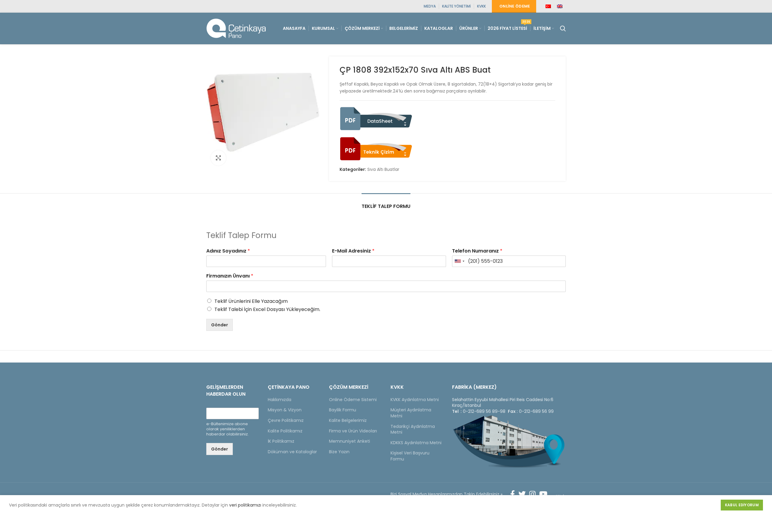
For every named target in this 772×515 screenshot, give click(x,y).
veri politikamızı (245, 505)
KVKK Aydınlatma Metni (415, 400)
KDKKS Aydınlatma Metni (416, 443)
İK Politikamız (281, 441)
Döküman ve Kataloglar (292, 452)
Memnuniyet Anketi (349, 441)
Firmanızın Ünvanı (229, 276)
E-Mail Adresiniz (353, 251)
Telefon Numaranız (477, 251)
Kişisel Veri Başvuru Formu (410, 456)
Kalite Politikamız (285, 431)
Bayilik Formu (342, 410)
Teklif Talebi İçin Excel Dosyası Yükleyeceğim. (267, 309)
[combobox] (459, 261)
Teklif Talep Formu (386, 206)
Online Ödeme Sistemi (353, 400)
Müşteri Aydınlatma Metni (411, 413)
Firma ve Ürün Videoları (353, 431)
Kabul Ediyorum (742, 504)
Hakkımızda (279, 400)
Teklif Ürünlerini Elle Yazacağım (251, 301)
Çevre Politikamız (286, 420)
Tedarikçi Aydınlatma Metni (413, 429)
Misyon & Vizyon (285, 410)
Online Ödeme (514, 6)
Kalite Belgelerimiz (348, 420)
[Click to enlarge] (218, 157)
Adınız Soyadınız (228, 251)
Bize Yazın (339, 452)
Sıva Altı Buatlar (383, 169)
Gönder (219, 325)
